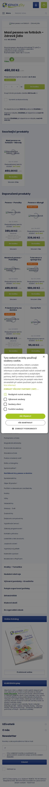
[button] (24, 389)
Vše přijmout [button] (25, 416)
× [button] (44, 357)
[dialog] (24, 393)
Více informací (10, 385)
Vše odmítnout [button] (25, 422)
